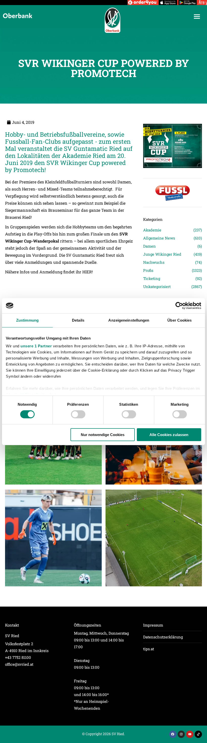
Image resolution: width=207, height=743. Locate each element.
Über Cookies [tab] (179, 320)
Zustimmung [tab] (27, 320)
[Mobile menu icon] (197, 16)
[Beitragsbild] (53, 538)
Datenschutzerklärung (163, 636)
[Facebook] (172, 734)
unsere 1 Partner (36, 346)
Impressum (153, 625)
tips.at (148, 648)
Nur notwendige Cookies (102, 435)
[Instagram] (181, 734)
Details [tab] (78, 320)
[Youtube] (189, 734)
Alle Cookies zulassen (168, 435)
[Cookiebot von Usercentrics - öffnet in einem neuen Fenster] (179, 305)
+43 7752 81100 (18, 657)
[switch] (78, 414)
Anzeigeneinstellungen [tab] (128, 320)
